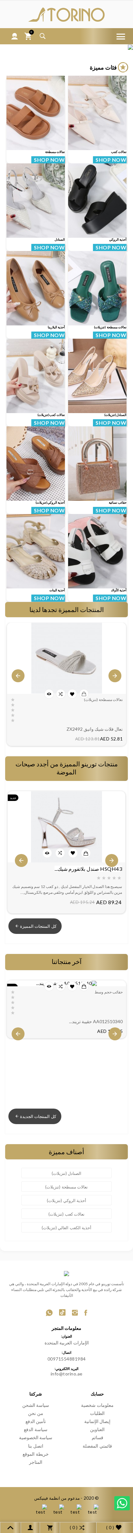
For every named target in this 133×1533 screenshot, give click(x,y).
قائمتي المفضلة (97, 1446)
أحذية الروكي (118, 239)
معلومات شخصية (97, 1405)
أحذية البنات (57, 590)
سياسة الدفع (35, 1429)
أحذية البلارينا (56, 327)
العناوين (97, 1429)
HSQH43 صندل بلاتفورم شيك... (88, 869)
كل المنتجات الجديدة (38, 1116)
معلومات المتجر (67, 1328)
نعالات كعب (119, 152)
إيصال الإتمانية (97, 1421)
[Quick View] (47, 853)
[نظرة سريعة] (49, 693)
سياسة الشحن (35, 1405)
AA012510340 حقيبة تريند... (96, 1021)
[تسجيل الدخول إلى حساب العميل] (14, 36)
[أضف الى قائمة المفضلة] (72, 694)
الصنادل (60, 239)
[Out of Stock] (83, 694)
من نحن (35, 1413)
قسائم (97, 1437)
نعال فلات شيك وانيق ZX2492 (94, 729)
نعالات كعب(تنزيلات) (51, 415)
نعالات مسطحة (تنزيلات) (110, 327)
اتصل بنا (35, 1446)
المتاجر (35, 1462)
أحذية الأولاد (119, 590)
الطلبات (97, 1413)
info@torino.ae (67, 1373)
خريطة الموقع (36, 1454)
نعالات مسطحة (55, 152)
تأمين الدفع (36, 1421)
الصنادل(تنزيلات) (115, 415)
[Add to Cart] (86, 853)
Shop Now (48, 160)
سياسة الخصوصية (36, 1437)
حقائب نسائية (118, 502)
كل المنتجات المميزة (38, 926)
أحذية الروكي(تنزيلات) (50, 502)
